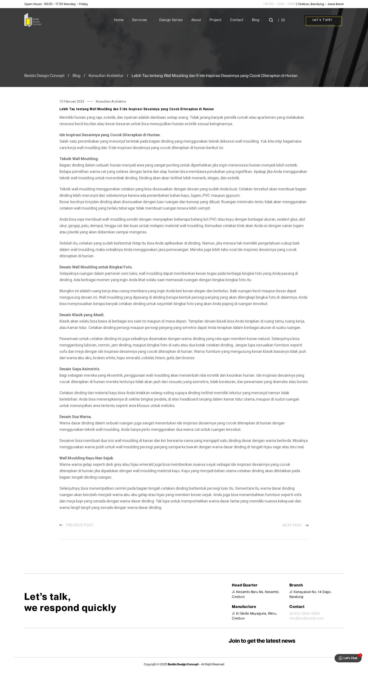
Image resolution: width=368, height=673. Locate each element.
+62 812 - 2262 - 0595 (279, 4)
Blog (76, 75)
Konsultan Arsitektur (106, 75)
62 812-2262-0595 (304, 613)
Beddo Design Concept (44, 75)
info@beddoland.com (306, 618)
